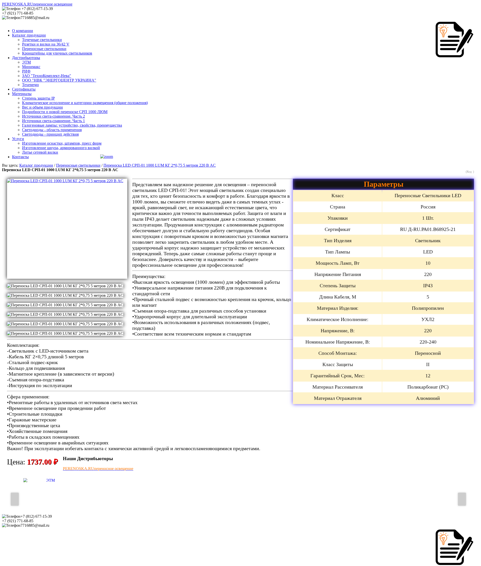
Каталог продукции (29, 35)
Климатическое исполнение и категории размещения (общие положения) (85, 103)
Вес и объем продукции (42, 107)
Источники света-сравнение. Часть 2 (53, 116)
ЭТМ (26, 62)
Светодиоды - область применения (52, 130)
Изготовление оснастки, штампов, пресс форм (61, 143)
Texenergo (30, 85)
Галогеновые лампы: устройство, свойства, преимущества (72, 125)
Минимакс (31, 67)
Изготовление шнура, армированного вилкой (61, 148)
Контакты (20, 157)
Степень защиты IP (38, 98)
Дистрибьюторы (26, 58)
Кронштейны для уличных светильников (57, 53)
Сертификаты (24, 89)
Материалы (22, 94)
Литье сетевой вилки (40, 152)
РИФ (26, 71)
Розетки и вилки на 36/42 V (45, 44)
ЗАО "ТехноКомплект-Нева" (46, 76)
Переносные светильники (44, 49)
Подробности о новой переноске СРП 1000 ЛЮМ (64, 112)
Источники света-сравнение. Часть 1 (53, 121)
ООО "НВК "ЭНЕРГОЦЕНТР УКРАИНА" (59, 80)
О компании (22, 31)
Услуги (18, 139)
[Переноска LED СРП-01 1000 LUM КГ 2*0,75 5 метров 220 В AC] (67, 229)
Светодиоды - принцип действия (50, 134)
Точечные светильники (42, 40)
